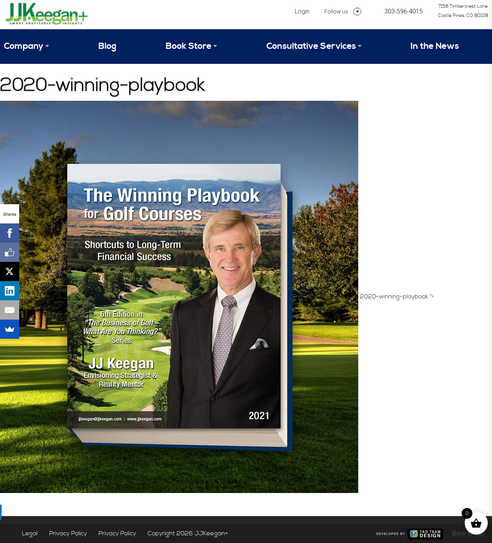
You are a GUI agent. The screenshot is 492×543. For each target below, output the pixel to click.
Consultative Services (311, 46)
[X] (9, 271)
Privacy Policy (68, 533)
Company (23, 46)
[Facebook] (9, 233)
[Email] (9, 310)
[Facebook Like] (9, 252)
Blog (107, 46)
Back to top (468, 533)
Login (302, 11)
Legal (30, 533)
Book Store (188, 46)
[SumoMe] (9, 329)
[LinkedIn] (9, 290)
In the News (435, 46)
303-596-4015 (403, 11)
